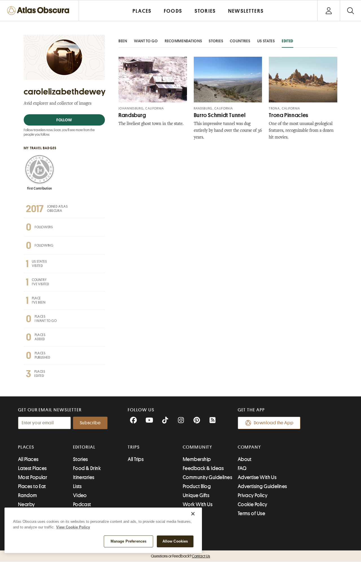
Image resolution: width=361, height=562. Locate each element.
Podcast (82, 504)
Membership (197, 459)
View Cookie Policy (73, 527)
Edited (287, 41)
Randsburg (132, 115)
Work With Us (197, 504)
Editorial (84, 447)
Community (197, 447)
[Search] (350, 10)
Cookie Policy (252, 504)
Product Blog (197, 486)
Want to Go (146, 41)
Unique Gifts (196, 495)
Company (249, 447)
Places (26, 447)
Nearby (26, 504)
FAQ (242, 468)
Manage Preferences (128, 541)
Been (122, 41)
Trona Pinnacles (288, 115)
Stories (216, 41)
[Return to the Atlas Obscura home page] (39, 10)
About (245, 459)
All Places (28, 459)
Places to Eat (32, 486)
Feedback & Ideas (203, 468)
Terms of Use (251, 513)
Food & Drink (87, 468)
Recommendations (183, 41)
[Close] (193, 514)
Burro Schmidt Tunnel (220, 115)
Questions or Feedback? (180, 556)
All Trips (136, 459)
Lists (77, 486)
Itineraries (83, 477)
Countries (240, 41)
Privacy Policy (252, 495)
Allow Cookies (175, 541)
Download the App (274, 423)
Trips (134, 447)
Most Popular (32, 477)
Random (27, 495)
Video (80, 495)
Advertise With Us (257, 477)
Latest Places (32, 468)
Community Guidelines (207, 477)
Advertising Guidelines (262, 486)
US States (266, 41)
